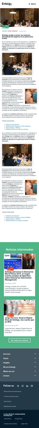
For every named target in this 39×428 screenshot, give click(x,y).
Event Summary (13, 31)
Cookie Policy (7, 418)
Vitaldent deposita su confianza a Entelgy (17, 129)
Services (6, 354)
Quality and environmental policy (12, 391)
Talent (5, 358)
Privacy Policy (18, 418)
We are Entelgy (9, 367)
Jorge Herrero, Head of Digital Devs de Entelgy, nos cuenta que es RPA (19, 320)
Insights (6, 363)
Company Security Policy (10, 423)
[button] (19, 354)
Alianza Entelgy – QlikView (13, 127)
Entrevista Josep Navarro (12, 124)
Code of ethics (7, 401)
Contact (6, 376)
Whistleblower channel (10, 406)
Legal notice (24, 423)
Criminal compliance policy (11, 396)
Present (4, 31)
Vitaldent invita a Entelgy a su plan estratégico (18, 126)
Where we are (8, 371)
